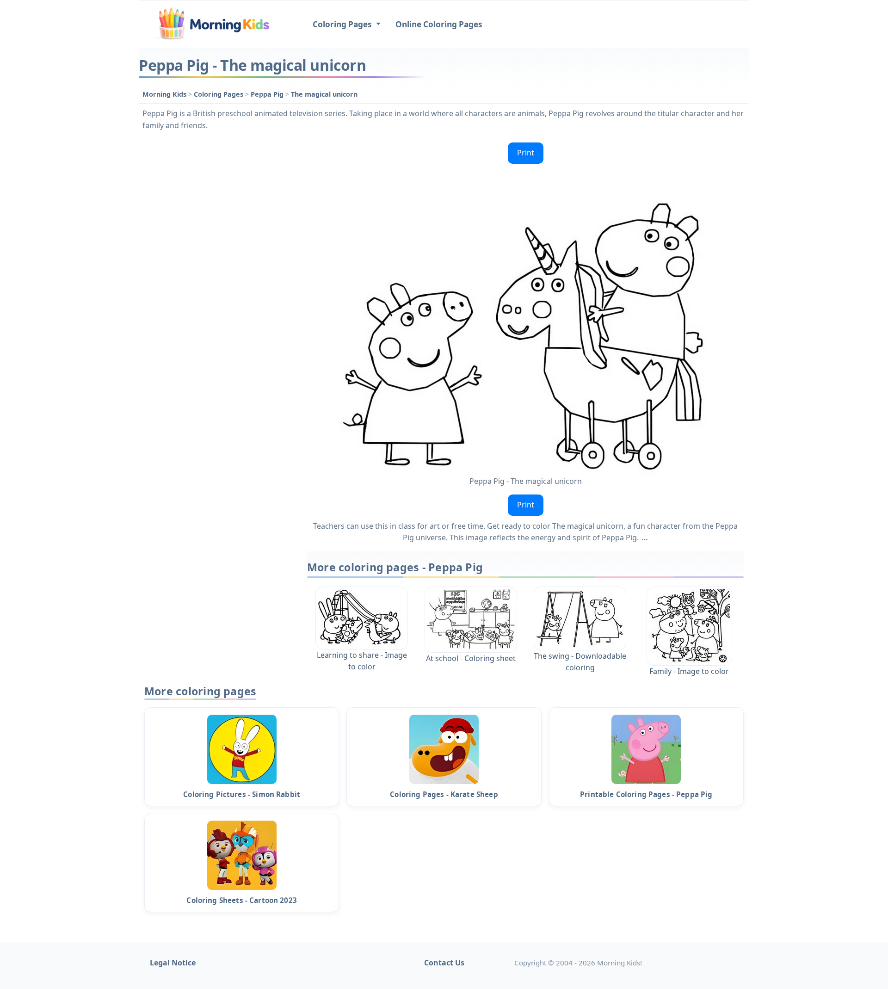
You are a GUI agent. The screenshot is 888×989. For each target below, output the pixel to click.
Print (525, 153)
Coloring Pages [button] (343, 24)
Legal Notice (173, 963)
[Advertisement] (218, 277)
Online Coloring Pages (438, 24)
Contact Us (444, 963)
